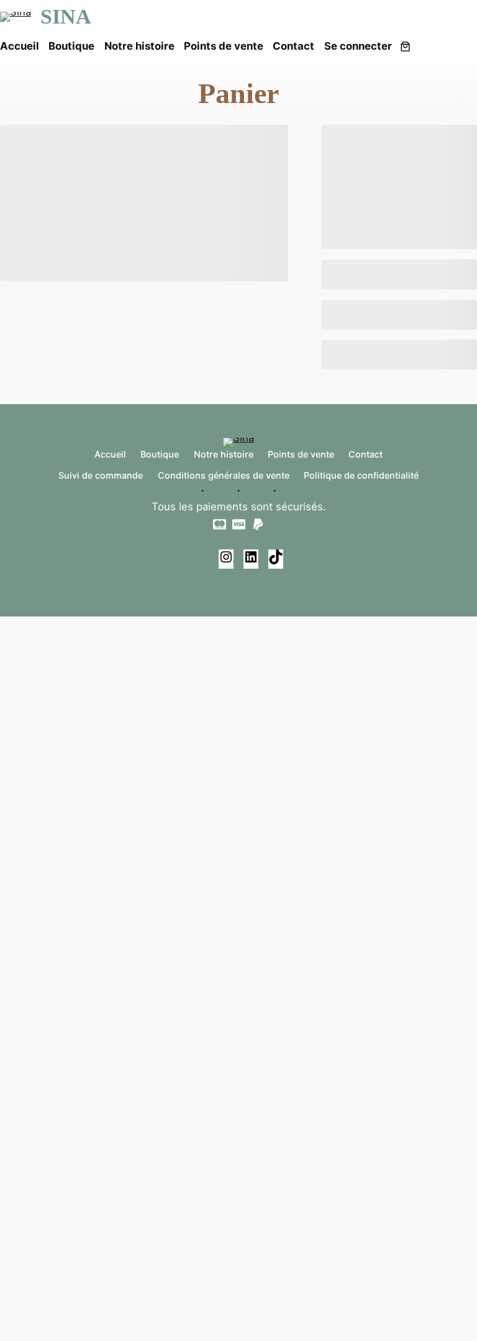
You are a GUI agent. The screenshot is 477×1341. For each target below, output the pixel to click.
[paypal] (258, 524)
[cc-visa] (238, 524)
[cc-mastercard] (219, 524)
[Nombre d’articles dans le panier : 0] (405, 46)
